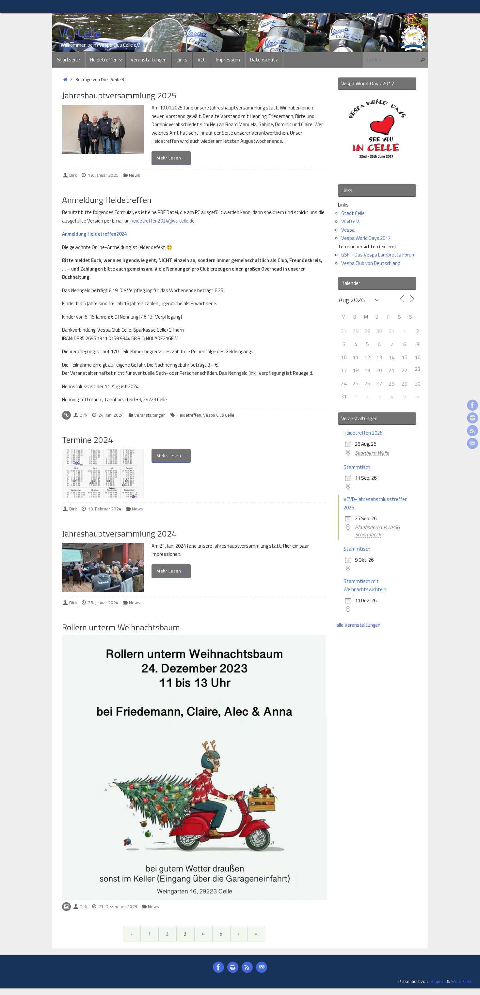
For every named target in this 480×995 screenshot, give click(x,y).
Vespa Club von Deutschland (370, 263)
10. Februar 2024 (104, 509)
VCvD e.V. (350, 221)
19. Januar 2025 (103, 175)
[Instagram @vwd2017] (472, 417)
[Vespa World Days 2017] (377, 170)
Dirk (73, 175)
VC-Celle (80, 33)
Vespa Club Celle (218, 415)
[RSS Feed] (472, 430)
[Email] (472, 443)
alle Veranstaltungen (358, 625)
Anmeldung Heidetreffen (107, 199)
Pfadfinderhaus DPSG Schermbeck (377, 530)
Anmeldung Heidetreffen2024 (94, 234)
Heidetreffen (189, 415)
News (134, 175)
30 (418, 384)
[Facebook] (472, 405)
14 (391, 357)
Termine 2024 (87, 439)
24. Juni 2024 (111, 415)
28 (391, 384)
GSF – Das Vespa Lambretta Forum (378, 254)
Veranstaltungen (150, 415)
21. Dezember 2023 (117, 906)
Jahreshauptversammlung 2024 (119, 533)
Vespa (348, 230)
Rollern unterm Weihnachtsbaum (121, 627)
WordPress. (462, 981)
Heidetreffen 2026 (363, 433)
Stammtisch (357, 467)
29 (405, 384)
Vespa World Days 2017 (366, 238)
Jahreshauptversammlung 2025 (119, 95)
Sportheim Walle (372, 452)
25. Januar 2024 (103, 602)
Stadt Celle (353, 213)
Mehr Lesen (168, 158)
